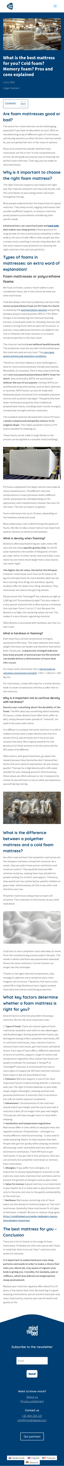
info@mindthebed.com (32, 1420)
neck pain (53, 225)
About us (32, 1397)
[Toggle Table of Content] (21, 104)
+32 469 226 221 (32, 1416)
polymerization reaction (34, 309)
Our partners (32, 1436)
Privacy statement (32, 1401)
